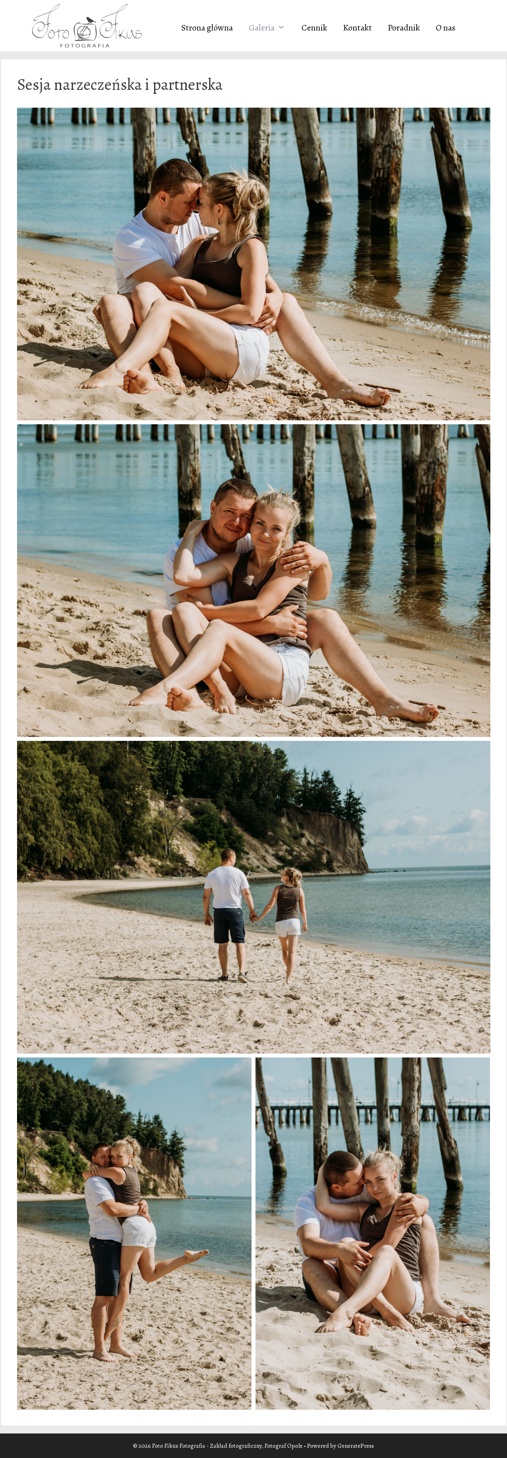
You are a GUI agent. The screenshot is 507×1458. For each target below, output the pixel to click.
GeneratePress (355, 1446)
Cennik (314, 28)
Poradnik (404, 28)
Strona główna (207, 28)
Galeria (261, 28)
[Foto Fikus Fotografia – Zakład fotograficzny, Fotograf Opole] (86, 25)
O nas (446, 28)
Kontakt (357, 28)
